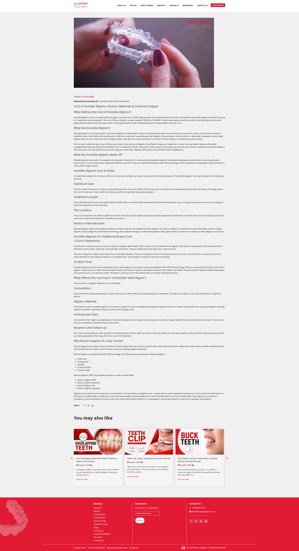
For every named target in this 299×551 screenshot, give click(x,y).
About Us (121, 5)
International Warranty (117, 547)
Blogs (96, 527)
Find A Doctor (100, 517)
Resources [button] (188, 5)
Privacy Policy (80, 547)
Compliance (99, 540)
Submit (140, 520)
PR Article (98, 537)
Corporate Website (102, 534)
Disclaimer (133, 547)
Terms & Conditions (96, 547)
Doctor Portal (100, 521)
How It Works (147, 5)
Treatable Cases (101, 524)
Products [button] (174, 5)
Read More (80, 476)
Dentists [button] (161, 5)
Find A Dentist (218, 5)
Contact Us (202, 5)
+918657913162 (199, 508)
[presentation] (72, 457)
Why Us (133, 5)
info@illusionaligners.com (203, 511)
